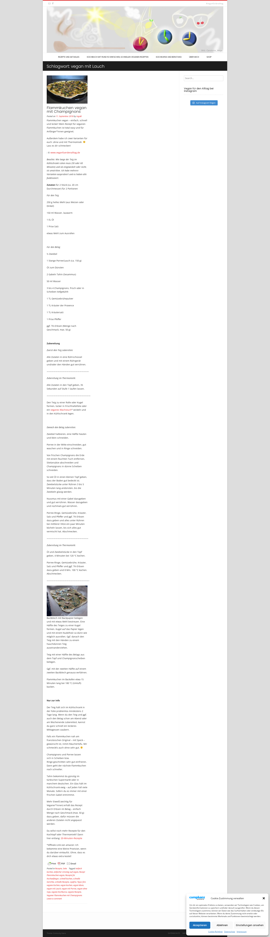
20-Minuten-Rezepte (71, 838)
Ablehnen (222, 925)
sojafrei (73, 882)
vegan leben (78, 885)
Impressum (242, 931)
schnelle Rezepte (62, 882)
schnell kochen (66, 878)
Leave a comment (54, 898)
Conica (56, 933)
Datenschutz (229, 931)
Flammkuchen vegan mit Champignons (67, 109)
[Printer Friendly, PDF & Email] (62, 865)
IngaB (79, 116)
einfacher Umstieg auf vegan (66, 872)
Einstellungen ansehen (250, 925)
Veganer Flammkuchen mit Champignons (64, 895)
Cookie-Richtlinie (215, 931)
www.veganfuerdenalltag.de (65, 152)
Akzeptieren (200, 925)
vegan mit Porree (69, 888)
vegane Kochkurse (59, 892)
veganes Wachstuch (61, 409)
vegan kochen (66, 885)
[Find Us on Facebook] (53, 3)
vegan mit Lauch (54, 888)
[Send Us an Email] (49, 3)
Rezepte (58, 868)
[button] (263, 898)
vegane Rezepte (74, 892)
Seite (65, 868)
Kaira (64, 933)
